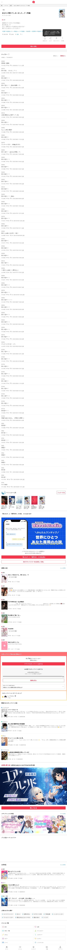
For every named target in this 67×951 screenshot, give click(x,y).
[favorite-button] (45, 38)
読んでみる (33, 808)
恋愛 (3, 31)
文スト (17, 914)
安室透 (34, 31)
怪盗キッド (17, 31)
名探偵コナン (9, 31)
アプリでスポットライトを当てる (33, 664)
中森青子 (38, 31)
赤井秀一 (28, 31)
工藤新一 (23, 31)
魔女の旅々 (36, 917)
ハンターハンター (57, 914)
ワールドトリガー (7, 917)
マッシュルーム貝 (6, 15)
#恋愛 (3, 765)
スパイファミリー (7, 914)
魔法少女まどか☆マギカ (22, 917)
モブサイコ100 (37, 914)
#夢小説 (7, 765)
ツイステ (45, 917)
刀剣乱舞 (47, 914)
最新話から (63, 56)
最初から (55, 55)
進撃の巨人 (26, 914)
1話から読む (33, 46)
